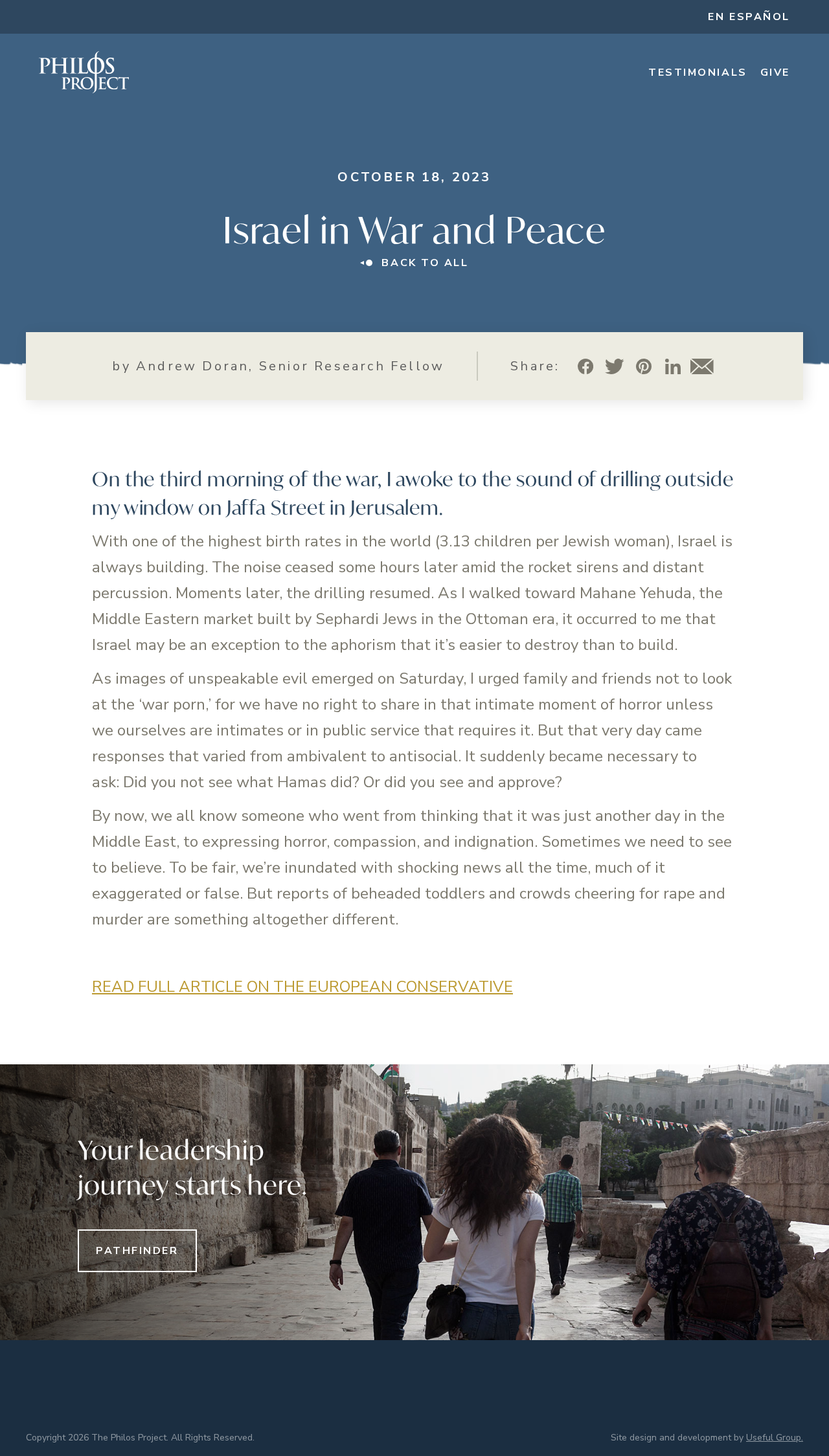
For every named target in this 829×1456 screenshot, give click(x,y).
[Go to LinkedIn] (673, 366)
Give (775, 72)
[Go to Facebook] (585, 366)
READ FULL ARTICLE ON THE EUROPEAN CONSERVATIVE (302, 986)
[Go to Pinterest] (644, 366)
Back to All (424, 263)
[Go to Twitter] (615, 366)
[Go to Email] (702, 366)
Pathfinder (137, 1251)
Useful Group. (774, 1437)
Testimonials (697, 72)
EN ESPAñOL (749, 17)
